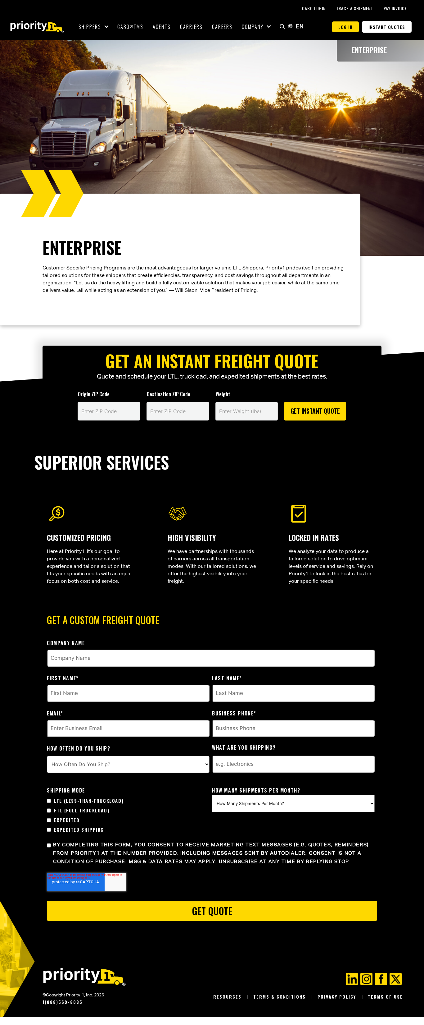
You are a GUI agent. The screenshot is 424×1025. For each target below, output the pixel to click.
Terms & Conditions (280, 996)
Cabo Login (314, 8)
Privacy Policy (338, 996)
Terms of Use (385, 996)
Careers (222, 26)
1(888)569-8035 (63, 1002)
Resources (228, 996)
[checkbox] (128, 815)
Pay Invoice (395, 8)
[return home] (37, 27)
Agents (162, 26)
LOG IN (345, 27)
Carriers (191, 26)
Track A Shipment (355, 8)
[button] (282, 27)
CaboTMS (130, 26)
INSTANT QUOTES (386, 27)
